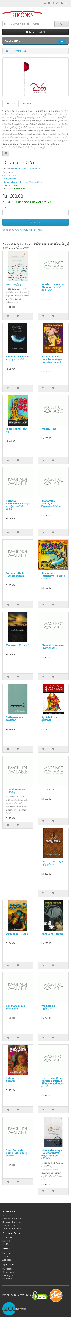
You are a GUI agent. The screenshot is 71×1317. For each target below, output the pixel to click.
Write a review (35, 229)
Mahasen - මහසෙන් (17, 645)
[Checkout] (57, 3)
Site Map (6, 1244)
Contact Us (7, 1237)
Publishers (7, 1253)
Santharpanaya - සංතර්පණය (16, 1007)
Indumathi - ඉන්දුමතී (13, 1079)
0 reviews (22, 229)
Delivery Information (12, 1222)
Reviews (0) (27, 103)
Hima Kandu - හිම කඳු (16, 430)
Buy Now (35, 222)
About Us (6, 1215)
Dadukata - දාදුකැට (17, 933)
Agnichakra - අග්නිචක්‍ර (49, 719)
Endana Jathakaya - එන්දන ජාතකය (17, 574)
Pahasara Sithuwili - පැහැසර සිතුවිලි (17, 358)
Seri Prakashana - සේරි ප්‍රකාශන (26, 168)
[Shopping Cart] (53, 3)
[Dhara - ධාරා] (35, 77)
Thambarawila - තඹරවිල (15, 791)
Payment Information (12, 1218)
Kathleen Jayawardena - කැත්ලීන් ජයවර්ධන (23, 182)
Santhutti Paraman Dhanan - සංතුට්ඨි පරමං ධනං (53, 287)
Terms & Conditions (11, 1228)
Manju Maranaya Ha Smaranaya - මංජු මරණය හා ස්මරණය (51, 1154)
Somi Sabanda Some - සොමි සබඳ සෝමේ (16, 1152)
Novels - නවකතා (11, 175)
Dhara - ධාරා (21, 50)
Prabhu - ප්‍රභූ (48, 428)
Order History (9, 1272)
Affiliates (6, 1256)
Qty (4, 207)
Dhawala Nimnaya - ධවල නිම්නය (52, 646)
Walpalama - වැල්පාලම (49, 1007)
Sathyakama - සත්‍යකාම (14, 719)
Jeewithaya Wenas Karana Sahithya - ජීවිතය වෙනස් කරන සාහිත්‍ (52, 1082)
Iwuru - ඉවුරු (13, 284)
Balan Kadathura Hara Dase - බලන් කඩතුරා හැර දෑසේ (51, 359)
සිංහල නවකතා (10, 178)
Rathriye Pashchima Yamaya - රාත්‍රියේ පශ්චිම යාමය (18, 505)
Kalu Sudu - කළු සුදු (52, 933)
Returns (6, 1240)
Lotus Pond (48, 789)
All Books (6, 1259)
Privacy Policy (8, 1225)
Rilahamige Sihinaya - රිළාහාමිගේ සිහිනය (51, 503)
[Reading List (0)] (49, 3)
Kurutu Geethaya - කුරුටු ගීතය (52, 863)
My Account (7, 1268)
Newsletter (7, 1278)
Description (10, 103)
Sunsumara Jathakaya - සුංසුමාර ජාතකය (53, 575)
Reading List (8, 1275)
